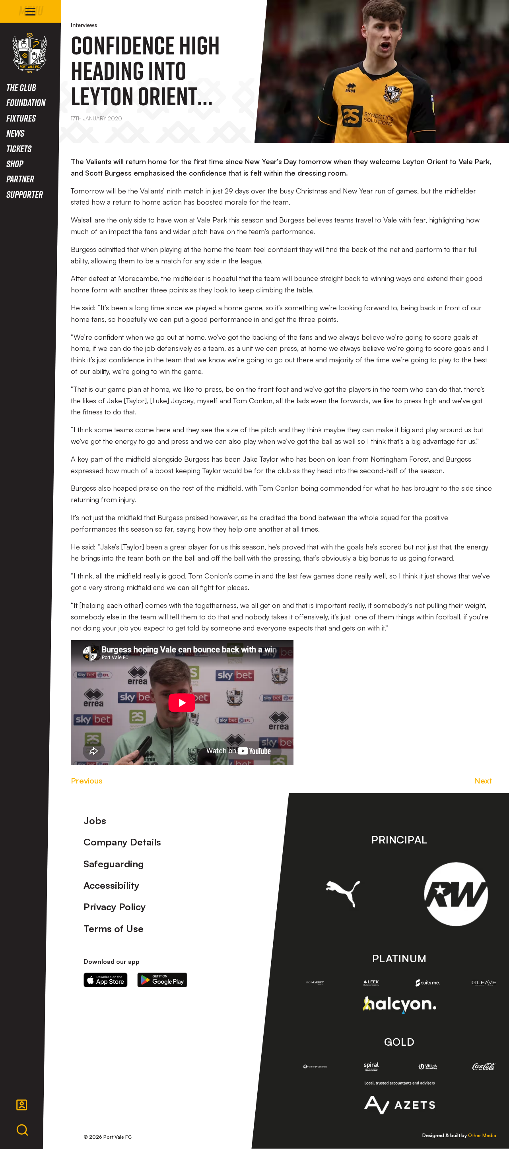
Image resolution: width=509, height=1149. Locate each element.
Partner (20, 178)
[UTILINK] (428, 1066)
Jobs (95, 820)
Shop (14, 163)
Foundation (25, 102)
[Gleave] (484, 983)
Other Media (482, 1135)
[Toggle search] (22, 1130)
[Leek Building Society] (371, 983)
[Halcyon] (399, 1005)
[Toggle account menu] (22, 1105)
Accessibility (112, 885)
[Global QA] (315, 1067)
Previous (87, 780)
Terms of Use (114, 928)
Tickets (18, 148)
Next (483, 780)
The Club (21, 87)
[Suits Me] (428, 983)
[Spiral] (371, 1067)
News (15, 133)
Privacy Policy (115, 907)
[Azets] (399, 1098)
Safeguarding (114, 864)
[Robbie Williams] (456, 894)
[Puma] (343, 894)
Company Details (122, 842)
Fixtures (21, 118)
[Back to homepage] (29, 53)
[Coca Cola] (484, 1066)
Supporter (24, 194)
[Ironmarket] (315, 983)
